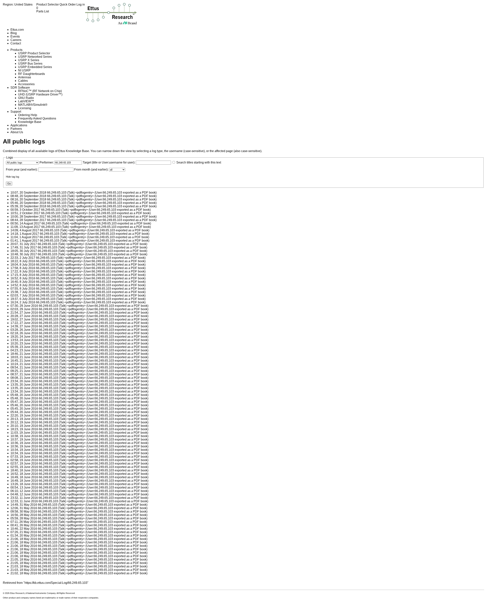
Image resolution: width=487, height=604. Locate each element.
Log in (80, 4)
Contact (15, 43)
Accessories (26, 84)
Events (15, 36)
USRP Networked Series (35, 56)
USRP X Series (28, 60)
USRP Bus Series (30, 63)
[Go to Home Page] (111, 13)
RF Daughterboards (31, 73)
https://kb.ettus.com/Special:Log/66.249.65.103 (56, 582)
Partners (16, 128)
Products (16, 49)
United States (23, 4)
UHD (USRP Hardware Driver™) (40, 94)
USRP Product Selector (34, 53)
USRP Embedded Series (35, 67)
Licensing (24, 108)
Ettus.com (17, 29)
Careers (15, 40)
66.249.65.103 (56, 192)
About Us (16, 132)
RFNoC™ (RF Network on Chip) (40, 91)
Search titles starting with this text (198, 162)
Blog (13, 33)
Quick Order (68, 4)
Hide (8, 176)
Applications (18, 125)
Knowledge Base (29, 121)
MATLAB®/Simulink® (32, 104)
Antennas (24, 77)
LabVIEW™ (26, 101)
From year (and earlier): (21, 169)
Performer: (47, 162)
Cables (23, 80)
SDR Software (20, 87)
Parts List (42, 9)
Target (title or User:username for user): (109, 162)
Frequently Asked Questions (37, 118)
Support (15, 111)
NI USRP (24, 70)
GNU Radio (26, 97)
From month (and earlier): (91, 169)
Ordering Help (27, 115)
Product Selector (48, 4)
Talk (71, 192)
